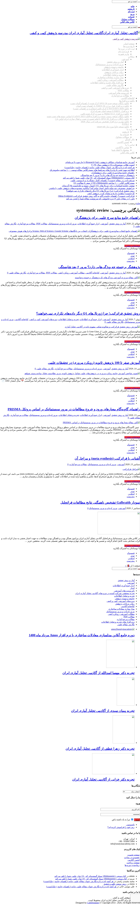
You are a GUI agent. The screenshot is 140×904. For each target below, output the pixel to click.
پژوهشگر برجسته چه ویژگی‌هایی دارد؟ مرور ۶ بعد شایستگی (107, 175)
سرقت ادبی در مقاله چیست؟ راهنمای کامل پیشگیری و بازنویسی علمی (102, 180)
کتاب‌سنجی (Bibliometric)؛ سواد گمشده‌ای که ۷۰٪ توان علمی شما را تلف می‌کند (99, 178)
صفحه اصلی (129, 44)
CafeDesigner (93, 903)
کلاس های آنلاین (127, 22)
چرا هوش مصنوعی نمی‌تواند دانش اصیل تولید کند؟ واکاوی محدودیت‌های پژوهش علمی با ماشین (92, 188)
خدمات (131, 17)
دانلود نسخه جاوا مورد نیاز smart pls (113, 127)
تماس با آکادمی (122, 147)
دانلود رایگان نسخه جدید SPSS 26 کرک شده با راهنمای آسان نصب (99, 103)
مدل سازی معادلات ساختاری (110, 77)
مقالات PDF (123, 90)
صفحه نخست (133, 855)
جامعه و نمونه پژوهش (114, 67)
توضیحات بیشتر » (132, 246)
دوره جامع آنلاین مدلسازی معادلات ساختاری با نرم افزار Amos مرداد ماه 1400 (82, 635)
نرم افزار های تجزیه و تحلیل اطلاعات (107, 83)
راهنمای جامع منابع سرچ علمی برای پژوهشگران (113, 173)
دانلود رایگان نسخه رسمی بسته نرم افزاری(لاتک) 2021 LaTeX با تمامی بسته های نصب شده (88, 116)
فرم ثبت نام (123, 51)
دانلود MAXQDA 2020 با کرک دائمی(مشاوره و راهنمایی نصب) (101, 108)
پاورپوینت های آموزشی (118, 93)
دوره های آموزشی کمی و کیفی (115, 88)
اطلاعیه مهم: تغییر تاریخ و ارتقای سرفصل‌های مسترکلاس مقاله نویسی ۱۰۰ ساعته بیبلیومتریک (92, 170)
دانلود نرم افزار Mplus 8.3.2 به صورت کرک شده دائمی (104, 114)
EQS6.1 (125, 124)
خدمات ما (124, 134)
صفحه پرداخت (133, 862)
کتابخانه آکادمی (128, 98)
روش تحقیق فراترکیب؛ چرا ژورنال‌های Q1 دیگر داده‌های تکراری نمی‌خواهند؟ (100, 191)
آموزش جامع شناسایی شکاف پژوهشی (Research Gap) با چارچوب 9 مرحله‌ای (100, 162)
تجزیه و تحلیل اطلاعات (113, 75)
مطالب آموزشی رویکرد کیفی (110, 80)
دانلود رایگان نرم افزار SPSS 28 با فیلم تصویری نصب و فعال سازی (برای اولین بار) (92, 119)
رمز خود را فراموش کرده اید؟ (121, 827)
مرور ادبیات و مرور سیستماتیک (109, 64)
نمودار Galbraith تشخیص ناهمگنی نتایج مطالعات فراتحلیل (100, 502)
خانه (133, 6)
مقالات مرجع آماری (120, 96)
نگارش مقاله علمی (115, 85)
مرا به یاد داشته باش (121, 819)
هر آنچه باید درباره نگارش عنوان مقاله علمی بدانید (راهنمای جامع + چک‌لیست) (100, 167)
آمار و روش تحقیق (115, 62)
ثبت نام (131, 11)
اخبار (132, 588)
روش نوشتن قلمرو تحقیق (115, 884)
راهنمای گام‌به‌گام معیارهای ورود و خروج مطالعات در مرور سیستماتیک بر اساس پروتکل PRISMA (74, 409)
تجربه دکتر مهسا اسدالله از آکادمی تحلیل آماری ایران (98, 673)
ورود (132, 14)
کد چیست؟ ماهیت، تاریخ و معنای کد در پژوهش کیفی (111, 193)
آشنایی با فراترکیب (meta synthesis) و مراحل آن (107, 458)
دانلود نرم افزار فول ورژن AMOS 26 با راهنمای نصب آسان (102, 106)
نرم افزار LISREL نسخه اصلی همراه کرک (110, 111)
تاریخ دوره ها (129, 46)
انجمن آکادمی (123, 142)
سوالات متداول (128, 19)
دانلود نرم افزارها (127, 101)
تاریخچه (131, 9)
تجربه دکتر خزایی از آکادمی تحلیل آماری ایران (103, 779)
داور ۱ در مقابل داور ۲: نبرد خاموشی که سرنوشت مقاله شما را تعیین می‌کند (100, 198)
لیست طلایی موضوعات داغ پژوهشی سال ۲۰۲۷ (113, 165)
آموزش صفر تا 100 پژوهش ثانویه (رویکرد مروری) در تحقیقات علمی (94, 362)
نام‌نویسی (130, 824)
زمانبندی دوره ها (132, 865)
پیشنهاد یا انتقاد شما (120, 150)
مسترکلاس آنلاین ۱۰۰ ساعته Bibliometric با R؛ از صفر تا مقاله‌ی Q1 (104, 183)
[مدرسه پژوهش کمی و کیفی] (126, 39)
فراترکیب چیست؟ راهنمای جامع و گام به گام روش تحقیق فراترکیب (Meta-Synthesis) (96, 196)
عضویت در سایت (132, 857)
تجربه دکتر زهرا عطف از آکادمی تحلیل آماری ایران (100, 748)
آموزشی (125, 59)
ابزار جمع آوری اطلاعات (113, 70)
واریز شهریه (123, 54)
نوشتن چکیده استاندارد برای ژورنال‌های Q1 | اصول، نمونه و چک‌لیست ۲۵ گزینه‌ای (98, 185)
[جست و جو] (139, 27)
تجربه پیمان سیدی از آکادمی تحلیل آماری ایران (103, 711)
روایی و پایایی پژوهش (114, 72)
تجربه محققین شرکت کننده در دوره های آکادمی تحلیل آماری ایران (105, 593)
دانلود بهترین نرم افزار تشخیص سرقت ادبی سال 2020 (105, 121)
